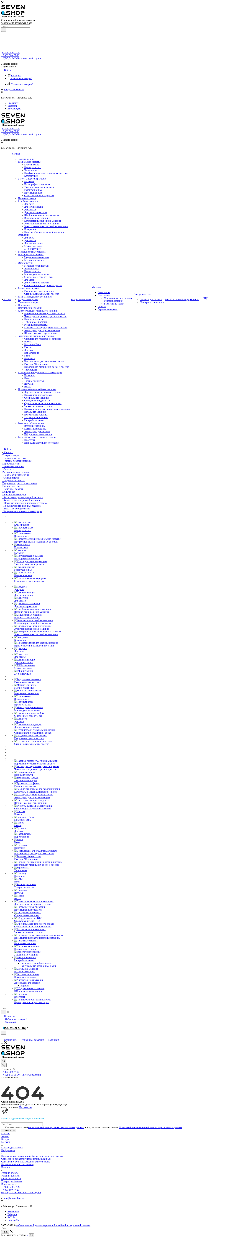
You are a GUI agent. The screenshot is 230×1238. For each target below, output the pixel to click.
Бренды (5, 1139)
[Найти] (3, 30)
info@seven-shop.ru (14, 89)
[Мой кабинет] (2, 1036)
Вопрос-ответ (8, 1184)
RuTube (11, 1217)
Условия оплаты (9, 1173)
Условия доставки (10, 1175)
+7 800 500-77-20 (11, 52)
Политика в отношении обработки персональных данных (32, 1156)
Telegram (12, 105)
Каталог (5, 1133)
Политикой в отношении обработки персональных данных (150, 1127)
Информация (8, 1150)
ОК (31, 1235)
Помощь (5, 1167)
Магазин (5, 1142)
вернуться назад (9, 1107)
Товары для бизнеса (11, 1181)
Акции (5, 1136)
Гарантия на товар (11, 1178)
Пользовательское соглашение (17, 1164)
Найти (5, 1232)
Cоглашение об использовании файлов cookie (25, 1161)
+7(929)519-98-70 (21, 58)
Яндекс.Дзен (14, 108)
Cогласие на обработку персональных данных (26, 1158)
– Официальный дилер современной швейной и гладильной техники (53, 1225)
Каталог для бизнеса (12, 1147)
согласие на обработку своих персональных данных (56, 1127)
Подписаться (9, 1130)
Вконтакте (13, 103)
